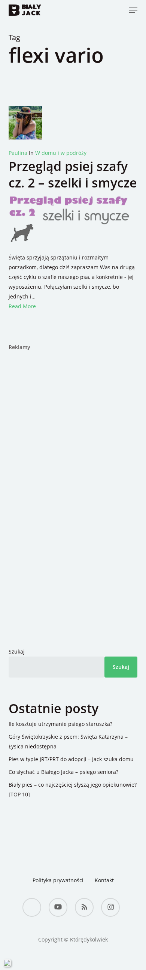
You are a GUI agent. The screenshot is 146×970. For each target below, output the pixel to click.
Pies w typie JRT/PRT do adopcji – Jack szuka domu (71, 759)
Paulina (18, 152)
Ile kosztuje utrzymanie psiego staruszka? (60, 723)
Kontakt (104, 880)
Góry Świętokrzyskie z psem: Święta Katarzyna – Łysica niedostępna (68, 741)
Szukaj (17, 651)
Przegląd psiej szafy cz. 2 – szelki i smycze (73, 174)
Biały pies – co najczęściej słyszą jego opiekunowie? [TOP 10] (73, 789)
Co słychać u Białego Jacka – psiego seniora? (63, 771)
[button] (133, 10)
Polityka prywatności (58, 880)
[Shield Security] (7, 963)
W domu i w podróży (60, 152)
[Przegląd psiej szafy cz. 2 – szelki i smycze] (73, 247)
